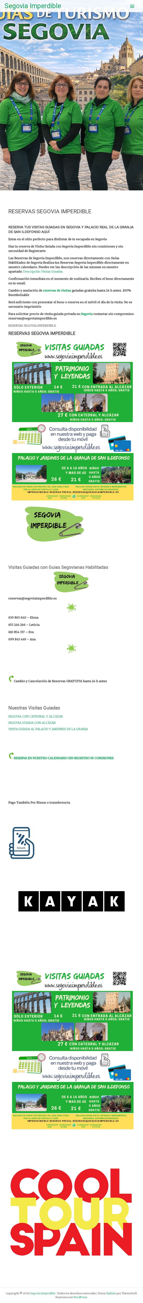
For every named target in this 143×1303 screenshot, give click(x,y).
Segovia (87, 314)
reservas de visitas (57, 290)
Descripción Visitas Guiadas (43, 271)
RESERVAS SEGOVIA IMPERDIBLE (49, 211)
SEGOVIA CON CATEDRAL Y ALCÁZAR (35, 716)
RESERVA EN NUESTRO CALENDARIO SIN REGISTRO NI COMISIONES (64, 758)
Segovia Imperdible (33, 6)
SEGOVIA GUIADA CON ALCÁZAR (32, 723)
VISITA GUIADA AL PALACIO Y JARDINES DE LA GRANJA (48, 729)
